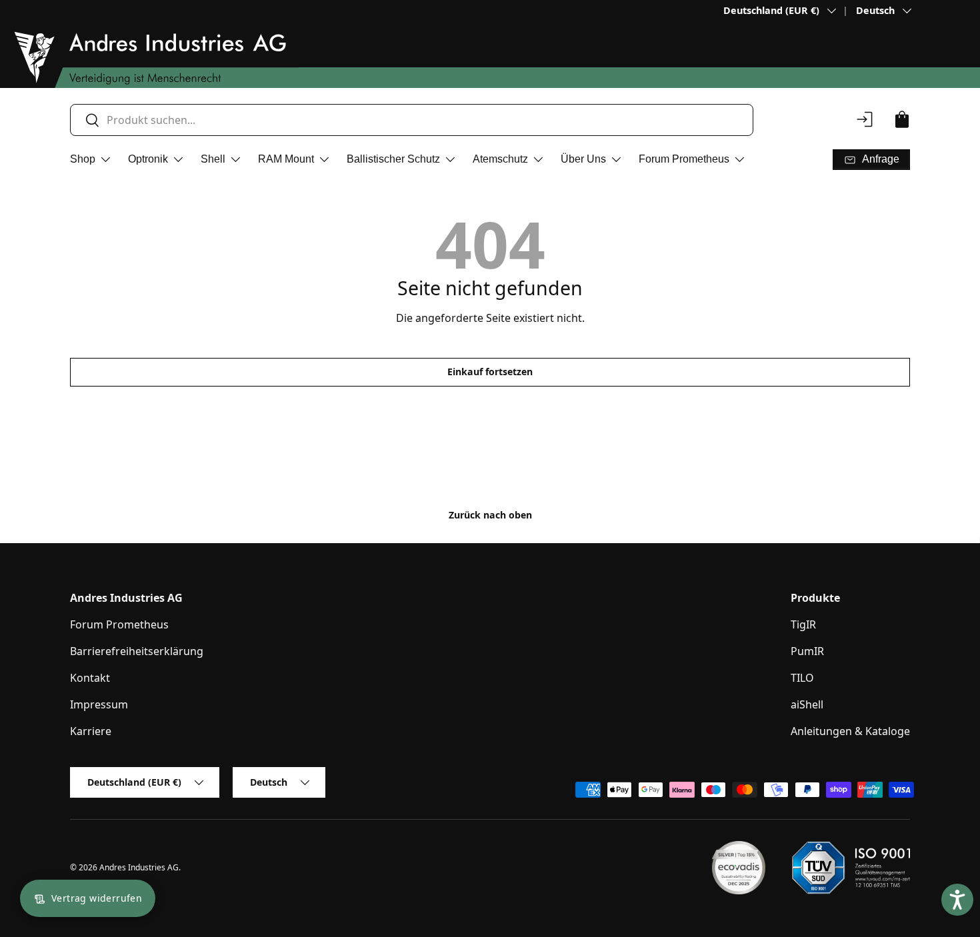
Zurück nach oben (490, 514)
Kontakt (90, 677)
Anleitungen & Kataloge (850, 731)
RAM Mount (286, 159)
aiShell (807, 704)
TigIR (803, 624)
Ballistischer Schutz (393, 159)
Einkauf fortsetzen (490, 371)
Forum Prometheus (684, 159)
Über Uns (583, 159)
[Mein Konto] (864, 119)
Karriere (90, 731)
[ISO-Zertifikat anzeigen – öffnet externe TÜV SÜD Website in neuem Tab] (851, 867)
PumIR (807, 651)
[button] (902, 119)
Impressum (99, 704)
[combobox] (411, 120)
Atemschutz (500, 159)
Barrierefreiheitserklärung (136, 651)
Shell (213, 159)
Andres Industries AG (139, 867)
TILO (802, 677)
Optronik (148, 159)
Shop (82, 159)
